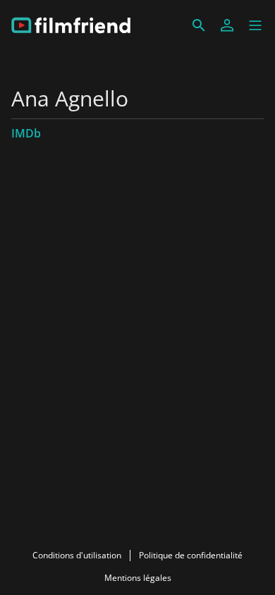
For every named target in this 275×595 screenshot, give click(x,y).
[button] (255, 25)
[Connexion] (227, 25)
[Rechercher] (199, 25)
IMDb (26, 133)
